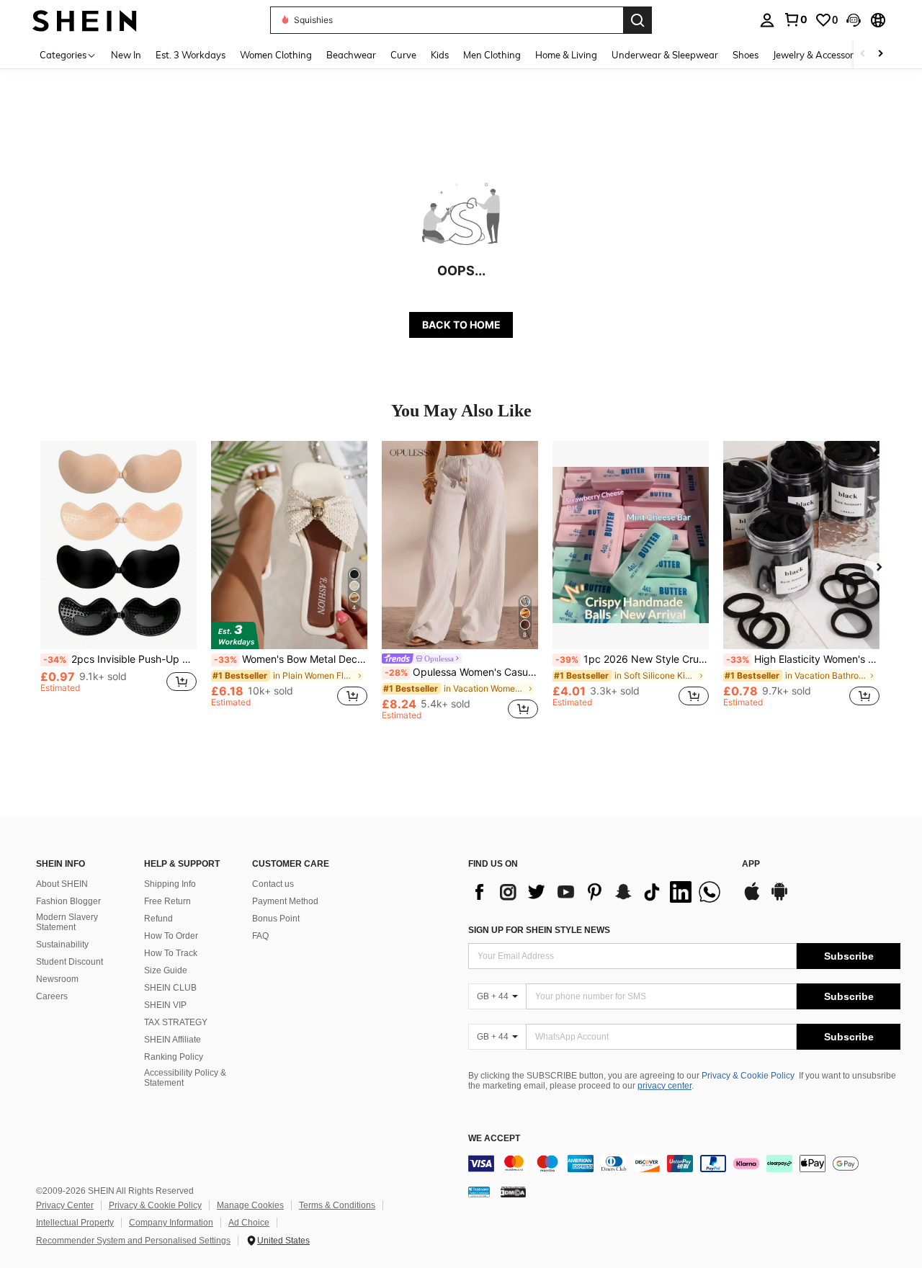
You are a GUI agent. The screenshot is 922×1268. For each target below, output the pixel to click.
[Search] (637, 20)
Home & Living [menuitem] (566, 55)
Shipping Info (170, 884)
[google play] (779, 898)
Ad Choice (248, 1223)
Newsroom (57, 979)
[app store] (752, 898)
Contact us (273, 884)
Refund (158, 919)
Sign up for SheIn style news (539, 930)
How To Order (171, 936)
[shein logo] (84, 19)
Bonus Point (276, 919)
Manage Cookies (250, 1205)
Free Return (167, 901)
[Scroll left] (863, 54)
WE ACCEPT (494, 1138)
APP (751, 864)
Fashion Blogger (68, 901)
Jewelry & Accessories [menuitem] (819, 55)
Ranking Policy (173, 1057)
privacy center (664, 1086)
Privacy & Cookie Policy (748, 1076)
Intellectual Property (75, 1223)
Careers (52, 996)
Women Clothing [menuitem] (276, 55)
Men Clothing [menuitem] (492, 55)
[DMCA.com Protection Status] (513, 1192)
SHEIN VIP (165, 1005)
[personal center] (767, 20)
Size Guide (165, 970)
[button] (853, 20)
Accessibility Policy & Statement (185, 1078)
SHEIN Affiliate (172, 1040)
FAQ (260, 936)
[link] (795, 19)
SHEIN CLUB (170, 988)
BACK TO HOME (461, 324)
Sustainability (62, 944)
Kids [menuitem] (440, 55)
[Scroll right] (880, 54)
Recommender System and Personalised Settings (133, 1241)
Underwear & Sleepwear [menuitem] (665, 55)
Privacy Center (65, 1205)
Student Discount (69, 962)
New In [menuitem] (126, 55)
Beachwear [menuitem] (351, 55)
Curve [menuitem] (403, 55)
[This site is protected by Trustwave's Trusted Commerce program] (479, 1192)
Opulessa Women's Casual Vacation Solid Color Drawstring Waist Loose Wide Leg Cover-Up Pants (461, 672)
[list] (598, 892)
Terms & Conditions (337, 1205)
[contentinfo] (684, 1163)
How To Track (170, 953)
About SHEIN (62, 884)
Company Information (171, 1223)
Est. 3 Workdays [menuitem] (190, 55)
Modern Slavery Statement (67, 922)
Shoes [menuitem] (745, 55)
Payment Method (285, 901)
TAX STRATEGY (175, 1022)
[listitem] (118, 580)
